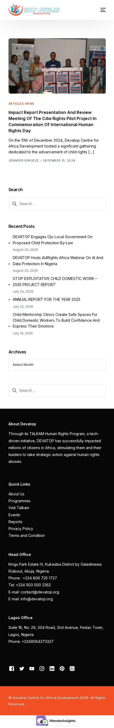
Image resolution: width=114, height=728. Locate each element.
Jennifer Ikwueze (23, 160)
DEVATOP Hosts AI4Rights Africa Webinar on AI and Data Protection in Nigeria (58, 260)
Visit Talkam (18, 507)
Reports (15, 521)
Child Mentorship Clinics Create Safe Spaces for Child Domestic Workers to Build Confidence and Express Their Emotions (56, 320)
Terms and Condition (26, 535)
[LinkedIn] (52, 668)
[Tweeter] (22, 668)
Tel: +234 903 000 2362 (29, 585)
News (29, 103)
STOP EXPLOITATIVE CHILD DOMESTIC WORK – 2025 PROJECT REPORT (55, 281)
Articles (16, 103)
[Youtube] (32, 668)
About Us (16, 494)
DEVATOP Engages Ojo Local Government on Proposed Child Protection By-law (53, 239)
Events (14, 515)
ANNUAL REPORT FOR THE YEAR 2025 (46, 299)
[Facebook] (12, 668)
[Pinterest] (62, 668)
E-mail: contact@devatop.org (33, 592)
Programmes (19, 501)
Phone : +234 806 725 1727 (32, 578)
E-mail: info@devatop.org (30, 599)
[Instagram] (42, 668)
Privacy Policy (20, 528)
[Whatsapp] (72, 668)
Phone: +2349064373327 (31, 641)
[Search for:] (57, 203)
